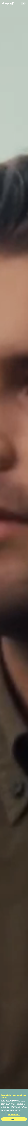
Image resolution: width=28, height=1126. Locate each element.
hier (12, 1112)
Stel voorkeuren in (13, 1114)
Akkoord (13, 1119)
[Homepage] (8, 3)
